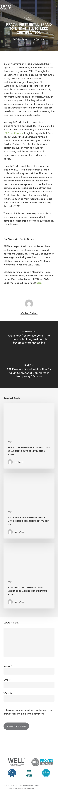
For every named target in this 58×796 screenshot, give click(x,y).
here (38, 282)
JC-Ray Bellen (21, 39)
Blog (29, 17)
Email (7, 679)
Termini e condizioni (26, 788)
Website (8, 693)
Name (8, 666)
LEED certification (13, 133)
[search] (53, 3)
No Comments (39, 39)
